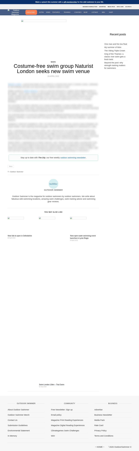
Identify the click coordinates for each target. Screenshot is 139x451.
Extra (41, 12)
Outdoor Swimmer (16, 172)
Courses (77, 12)
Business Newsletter (90, 6)
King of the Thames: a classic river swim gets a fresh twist (114, 57)
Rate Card (120, 6)
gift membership (70, 2)
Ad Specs (128, 6)
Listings (95, 12)
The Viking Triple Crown (114, 51)
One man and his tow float (115, 44)
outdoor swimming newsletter (73, 158)
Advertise (102, 6)
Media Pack (111, 6)
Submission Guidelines (18, 425)
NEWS (53, 62)
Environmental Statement (19, 431)
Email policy (56, 415)
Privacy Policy (100, 431)
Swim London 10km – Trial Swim (51, 384)
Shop (111, 12)
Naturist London (15, 84)
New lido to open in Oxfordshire (20, 236)
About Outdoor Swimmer (18, 410)
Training (67, 12)
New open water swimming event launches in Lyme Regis (83, 237)
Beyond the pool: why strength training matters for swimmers (114, 65)
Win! (103, 12)
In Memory (12, 436)
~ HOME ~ (99, 447)
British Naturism (31, 91)
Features (56, 12)
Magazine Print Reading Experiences (67, 420)
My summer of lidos (112, 47)
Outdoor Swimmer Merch (18, 415)
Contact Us (12, 420)
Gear (86, 12)
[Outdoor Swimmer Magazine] (15, 12)
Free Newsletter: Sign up (62, 410)
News (48, 12)
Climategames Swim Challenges (65, 431)
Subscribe (30, 12)
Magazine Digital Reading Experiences (68, 425)
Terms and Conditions (103, 436)
